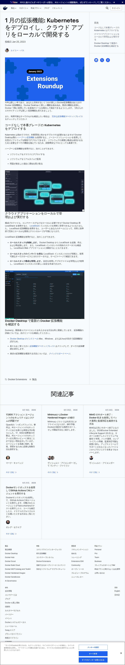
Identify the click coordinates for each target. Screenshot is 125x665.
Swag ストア (10, 630)
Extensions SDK (77, 561)
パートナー (9, 614)
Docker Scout (10, 561)
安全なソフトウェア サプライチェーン (51, 569)
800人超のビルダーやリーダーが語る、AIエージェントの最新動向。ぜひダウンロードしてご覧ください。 (66, 2)
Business (98, 561)
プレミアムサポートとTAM (105, 565)
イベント (8, 618)
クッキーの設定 (93, 647)
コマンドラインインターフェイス (49, 549)
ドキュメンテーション (79, 549)
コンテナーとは (11, 595)
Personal (98, 549)
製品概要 (8, 549)
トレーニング (76, 557)
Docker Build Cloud (12, 565)
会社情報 (8, 591)
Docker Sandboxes (12, 577)
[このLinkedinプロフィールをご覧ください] (96, 60)
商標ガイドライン (12, 638)
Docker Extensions (17, 379)
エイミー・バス (17, 50)
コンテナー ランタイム (45, 557)
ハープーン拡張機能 (25, 137)
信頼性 (7, 606)
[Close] (121, 653)
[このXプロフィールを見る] (102, 60)
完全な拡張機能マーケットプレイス (67, 116)
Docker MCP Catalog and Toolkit (18, 569)
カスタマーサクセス (12, 610)
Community (75, 565)
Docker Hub (9, 557)
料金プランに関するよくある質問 (107, 569)
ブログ (7, 599)
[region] (62, 653)
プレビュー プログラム (80, 573)
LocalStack (35, 225)
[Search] (107, 8)
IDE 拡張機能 (41, 553)
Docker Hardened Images (15, 573)
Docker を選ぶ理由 (12, 603)
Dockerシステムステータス (15, 622)
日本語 (117, 595)
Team (97, 557)
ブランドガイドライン (13, 634)
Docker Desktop (11, 553)
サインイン (116, 8)
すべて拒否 (93, 654)
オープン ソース (77, 569)
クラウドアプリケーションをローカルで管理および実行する (106, 37)
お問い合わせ (100, 573)
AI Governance (10, 581)
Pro (96, 553)
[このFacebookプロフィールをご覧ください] (108, 60)
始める (74, 553)
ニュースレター (77, 577)
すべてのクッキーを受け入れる (93, 660)
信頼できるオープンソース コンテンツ (51, 565)
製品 (34, 379)
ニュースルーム (11, 626)
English (117, 591)
